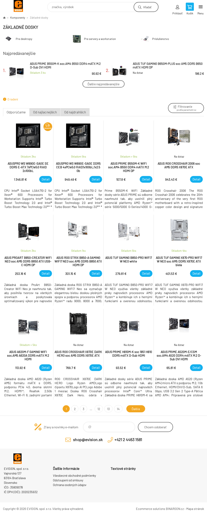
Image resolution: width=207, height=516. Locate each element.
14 (118, 409)
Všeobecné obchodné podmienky (74, 475)
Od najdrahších (75, 112)
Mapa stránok (195, 509)
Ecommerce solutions (150, 509)
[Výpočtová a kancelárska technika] (4, 17)
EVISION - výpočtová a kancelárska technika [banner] (21, 6)
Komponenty (17, 17)
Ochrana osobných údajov (69, 485)
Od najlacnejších (45, 112)
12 (98, 409)
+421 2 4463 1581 (128, 439)
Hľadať (147, 7)
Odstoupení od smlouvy (68, 480)
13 (108, 409)
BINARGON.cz (175, 509)
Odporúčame (16, 112)
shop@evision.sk (88, 439)
